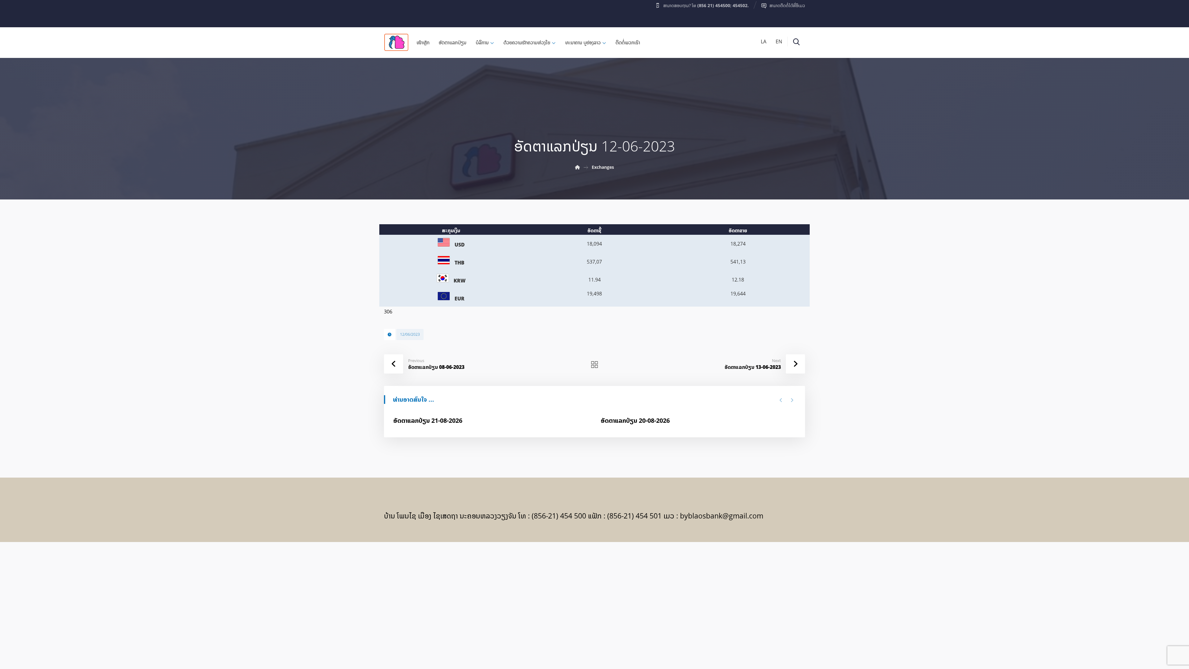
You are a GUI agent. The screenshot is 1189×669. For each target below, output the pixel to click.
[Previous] (781, 400)
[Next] (791, 400)
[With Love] (396, 42)
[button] (396, 12)
